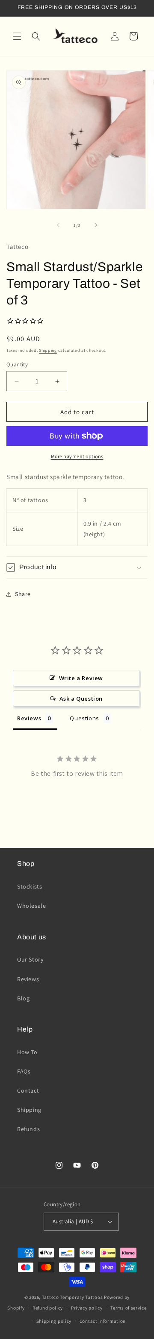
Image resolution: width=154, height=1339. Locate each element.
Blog (23, 998)
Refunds (28, 1129)
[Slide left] (58, 225)
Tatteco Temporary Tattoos (72, 1297)
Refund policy (48, 1308)
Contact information (103, 1321)
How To (27, 1052)
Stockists (29, 886)
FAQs (23, 1071)
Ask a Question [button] (81, 698)
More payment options (77, 456)
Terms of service (128, 1308)
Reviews (28, 979)
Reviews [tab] (29, 718)
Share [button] (23, 594)
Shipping (48, 350)
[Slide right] (95, 225)
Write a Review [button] (81, 678)
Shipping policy (54, 1321)
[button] (17, 36)
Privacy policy (87, 1308)
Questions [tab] (84, 718)
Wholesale (31, 905)
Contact (28, 1090)
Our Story (30, 959)
